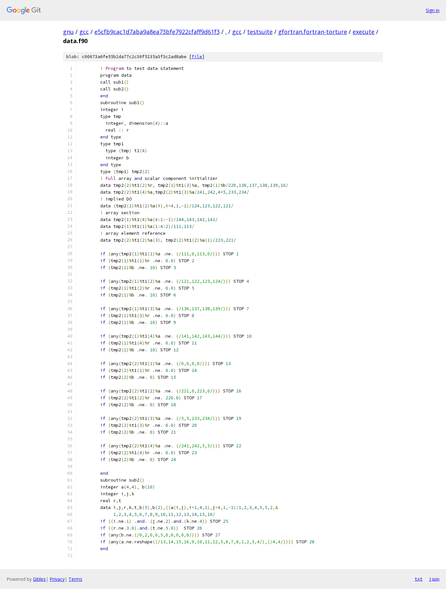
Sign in (432, 10)
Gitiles (39, 579)
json (434, 579)
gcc (84, 32)
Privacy (57, 579)
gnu (68, 32)
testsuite (260, 32)
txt (418, 579)
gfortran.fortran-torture (312, 32)
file (197, 56)
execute (363, 32)
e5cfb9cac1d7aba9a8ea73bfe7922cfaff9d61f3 (157, 32)
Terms (75, 579)
